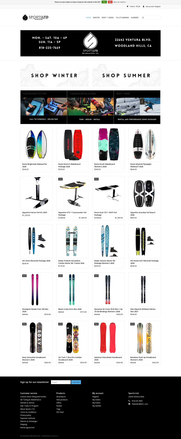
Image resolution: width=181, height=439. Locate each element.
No (110, 2)
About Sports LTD (27, 409)
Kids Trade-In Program (29, 406)
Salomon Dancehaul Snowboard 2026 (108, 358)
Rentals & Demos (27, 403)
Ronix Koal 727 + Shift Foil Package (105, 213)
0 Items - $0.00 (135, 6)
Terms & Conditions (28, 412)
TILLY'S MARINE (122, 17)
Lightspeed (54, 436)
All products (61, 396)
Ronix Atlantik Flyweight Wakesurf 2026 (140, 165)
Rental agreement (27, 427)
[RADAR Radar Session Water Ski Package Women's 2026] (108, 241)
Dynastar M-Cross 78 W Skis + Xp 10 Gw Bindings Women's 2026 (108, 310)
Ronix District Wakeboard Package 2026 (69, 165)
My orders (96, 399)
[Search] (143, 18)
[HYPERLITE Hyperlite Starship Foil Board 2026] (144, 193)
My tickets (96, 403)
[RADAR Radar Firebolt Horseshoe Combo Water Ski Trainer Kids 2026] (72, 241)
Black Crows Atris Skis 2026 (69, 309)
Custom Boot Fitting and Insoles (33, 396)
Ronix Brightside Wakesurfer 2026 (34, 165)
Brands (59, 406)
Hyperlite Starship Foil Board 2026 (142, 213)
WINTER (96, 17)
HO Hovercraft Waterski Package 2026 (144, 262)
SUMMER (134, 17)
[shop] (90, 43)
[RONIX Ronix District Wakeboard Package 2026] (72, 144)
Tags (58, 409)
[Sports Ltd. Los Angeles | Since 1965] (40, 18)
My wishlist (96, 406)
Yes (104, 2)
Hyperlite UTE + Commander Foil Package (72, 213)
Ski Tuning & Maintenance (30, 399)
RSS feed (60, 412)
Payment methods (27, 418)
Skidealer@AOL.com (140, 404)
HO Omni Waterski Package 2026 (36, 261)
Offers (58, 403)
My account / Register (153, 6)
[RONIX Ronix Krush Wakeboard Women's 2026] (108, 144)
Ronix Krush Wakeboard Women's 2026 (104, 165)
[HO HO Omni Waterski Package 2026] (36, 241)
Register (95, 396)
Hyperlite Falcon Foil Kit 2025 (34, 212)
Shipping (23, 424)
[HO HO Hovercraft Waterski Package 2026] (144, 241)
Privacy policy (25, 415)
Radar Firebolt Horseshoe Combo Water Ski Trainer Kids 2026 (71, 262)
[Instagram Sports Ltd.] (159, 382)
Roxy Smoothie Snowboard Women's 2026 (34, 358)
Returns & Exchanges (28, 421)
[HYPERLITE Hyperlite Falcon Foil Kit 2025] (36, 193)
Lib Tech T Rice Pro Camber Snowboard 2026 (70, 358)
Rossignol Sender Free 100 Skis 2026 (35, 310)
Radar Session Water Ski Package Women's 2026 (104, 262)
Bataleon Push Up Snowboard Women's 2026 (143, 358)
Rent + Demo (108, 17)
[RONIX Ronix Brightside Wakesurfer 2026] (36, 144)
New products (62, 399)
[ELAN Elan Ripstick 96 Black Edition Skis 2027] (144, 289)
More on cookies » (120, 2)
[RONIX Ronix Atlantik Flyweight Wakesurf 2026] (144, 144)
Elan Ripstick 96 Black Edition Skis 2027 (143, 310)
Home (88, 17)
